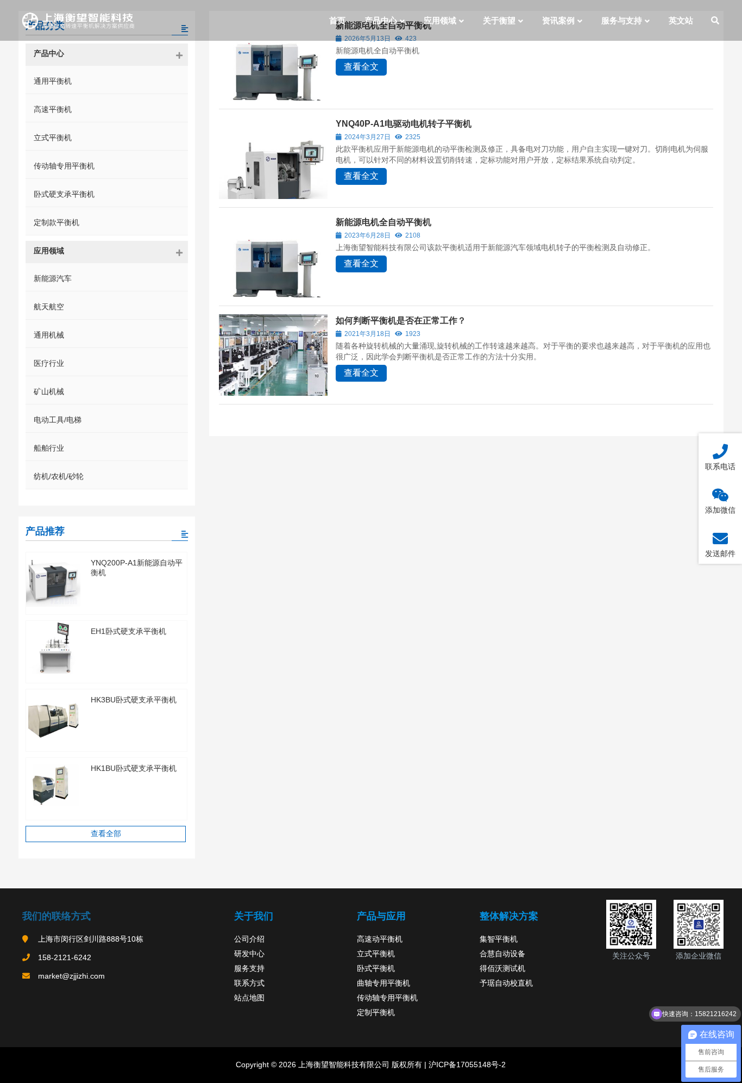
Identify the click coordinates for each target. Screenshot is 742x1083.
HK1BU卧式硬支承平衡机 (134, 768)
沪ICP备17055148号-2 (466, 1064)
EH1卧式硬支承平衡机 (128, 631)
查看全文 (361, 66)
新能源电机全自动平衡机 (383, 222)
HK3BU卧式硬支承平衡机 (134, 699)
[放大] (642, 913)
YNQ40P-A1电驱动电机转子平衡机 (403, 123)
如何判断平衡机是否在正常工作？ (401, 320)
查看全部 (106, 833)
